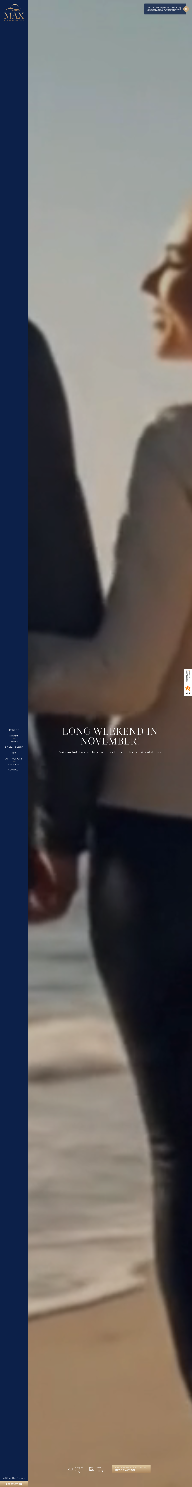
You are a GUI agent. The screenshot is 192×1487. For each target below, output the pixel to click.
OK (186, 9)
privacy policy (170, 10)
